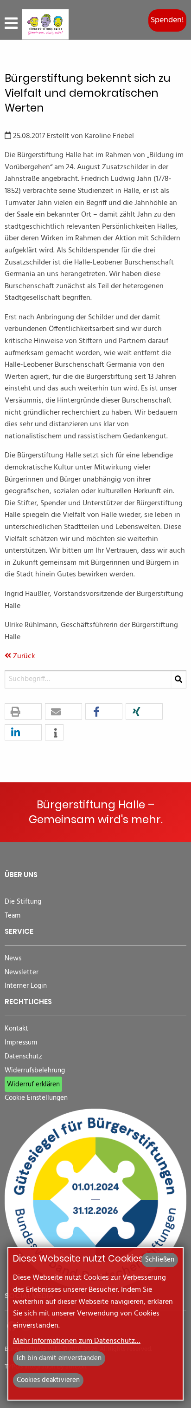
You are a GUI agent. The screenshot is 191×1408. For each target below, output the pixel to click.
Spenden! (167, 20)
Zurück (23, 656)
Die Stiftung (23, 902)
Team (12, 915)
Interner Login (26, 986)
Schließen (159, 1259)
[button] (23, 712)
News (13, 958)
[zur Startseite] (45, 24)
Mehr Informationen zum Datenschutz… (76, 1341)
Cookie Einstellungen (36, 1098)
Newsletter (21, 972)
